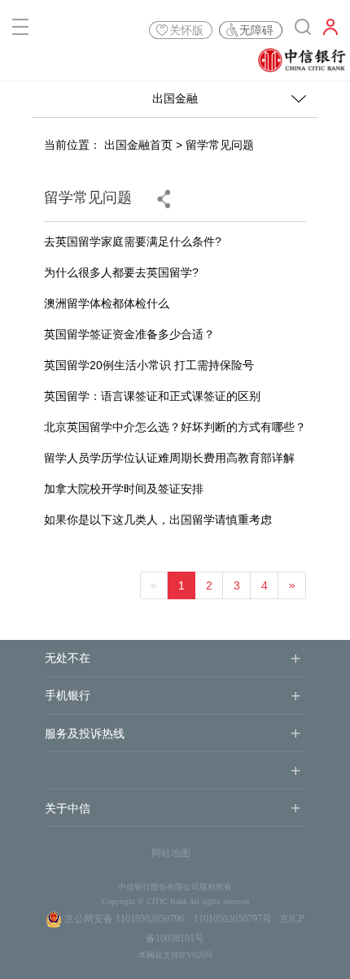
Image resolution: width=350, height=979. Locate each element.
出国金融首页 (138, 144)
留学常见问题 (220, 144)
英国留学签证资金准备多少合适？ (129, 334)
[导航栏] (20, 30)
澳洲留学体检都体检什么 (106, 303)
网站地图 (170, 853)
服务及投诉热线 (85, 734)
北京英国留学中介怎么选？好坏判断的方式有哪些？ (175, 426)
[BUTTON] (330, 30)
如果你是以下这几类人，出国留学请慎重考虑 (158, 519)
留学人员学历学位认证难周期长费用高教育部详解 (169, 457)
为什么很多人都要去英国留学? (121, 272)
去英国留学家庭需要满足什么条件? (132, 241)
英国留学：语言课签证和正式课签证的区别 (152, 395)
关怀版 (186, 30)
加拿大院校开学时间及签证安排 (123, 488)
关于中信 (67, 809)
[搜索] (303, 30)
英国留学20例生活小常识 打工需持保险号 (149, 365)
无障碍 (256, 30)
